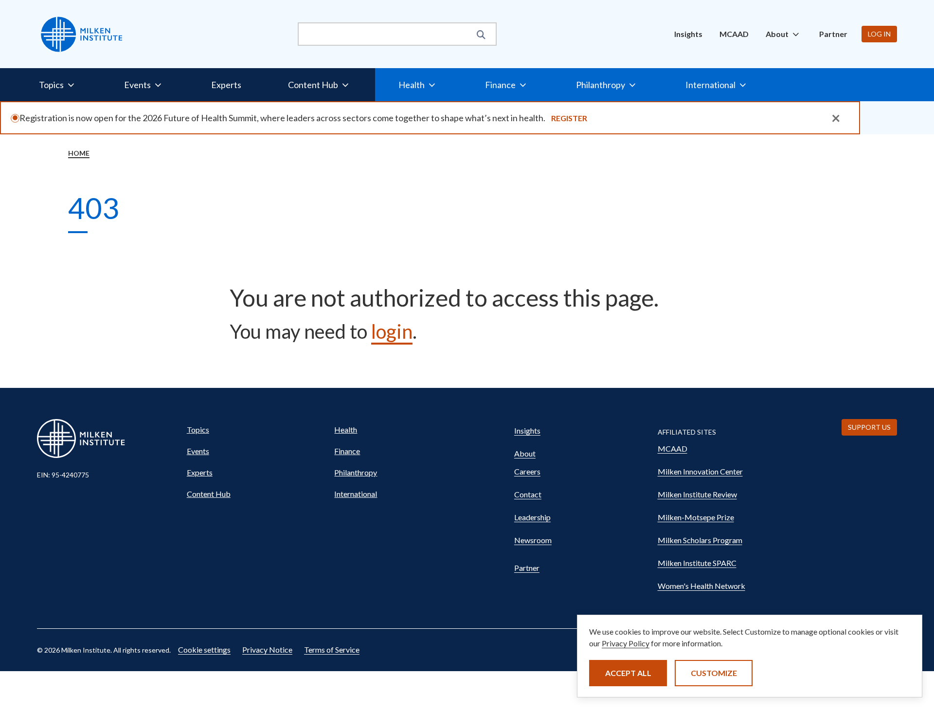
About (525, 453)
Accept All (628, 672)
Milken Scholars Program (700, 540)
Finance (347, 451)
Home (79, 153)
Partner (833, 33)
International (355, 493)
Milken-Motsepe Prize (696, 517)
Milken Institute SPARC (697, 562)
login (392, 331)
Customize (714, 672)
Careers (527, 471)
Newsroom (533, 540)
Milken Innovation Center (700, 471)
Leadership (532, 517)
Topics (198, 429)
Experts (226, 84)
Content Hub (209, 493)
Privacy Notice (267, 649)
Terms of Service (331, 649)
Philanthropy (355, 472)
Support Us (869, 427)
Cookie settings (204, 649)
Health (345, 429)
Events (198, 451)
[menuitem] (688, 34)
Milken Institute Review (697, 494)
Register (569, 118)
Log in (879, 34)
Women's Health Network (701, 585)
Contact (527, 494)
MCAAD (734, 33)
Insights (688, 33)
